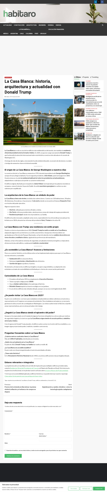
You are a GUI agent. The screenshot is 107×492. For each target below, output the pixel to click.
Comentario (9, 411)
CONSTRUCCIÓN (19, 25)
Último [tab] (78, 77)
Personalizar (74, 488)
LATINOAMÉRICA (24, 29)
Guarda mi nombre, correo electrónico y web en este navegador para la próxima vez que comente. (36, 450)
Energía (90, 119)
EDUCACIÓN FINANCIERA (56, 29)
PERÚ (36, 33)
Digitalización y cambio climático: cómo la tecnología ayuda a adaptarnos (57, 387)
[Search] (103, 25)
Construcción (8, 77)
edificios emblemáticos (42, 380)
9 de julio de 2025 (16, 96)
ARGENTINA (14, 33)
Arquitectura (94, 93)
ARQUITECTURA (31, 25)
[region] (53, 487)
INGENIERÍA (42, 25)
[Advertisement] (53, 61)
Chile (87, 119)
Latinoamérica (95, 119)
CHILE (22, 33)
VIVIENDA (51, 25)
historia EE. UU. (52, 380)
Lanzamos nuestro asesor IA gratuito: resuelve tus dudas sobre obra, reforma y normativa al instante (93, 86)
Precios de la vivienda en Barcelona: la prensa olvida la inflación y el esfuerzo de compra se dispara (20, 388)
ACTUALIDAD (7, 25)
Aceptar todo (98, 488)
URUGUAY (43, 33)
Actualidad (88, 81)
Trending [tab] (94, 77)
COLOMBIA (29, 33)
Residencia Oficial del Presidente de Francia (24, 368)
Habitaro (8, 96)
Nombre (8, 434)
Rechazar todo (86, 488)
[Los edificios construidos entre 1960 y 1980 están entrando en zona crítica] (79, 113)
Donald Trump (31, 380)
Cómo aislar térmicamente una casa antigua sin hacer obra (23, 376)
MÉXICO (5, 33)
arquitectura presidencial (14, 380)
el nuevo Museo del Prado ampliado (56, 370)
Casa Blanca (24, 380)
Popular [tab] (86, 77)
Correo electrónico (43, 435)
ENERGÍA (58, 25)
